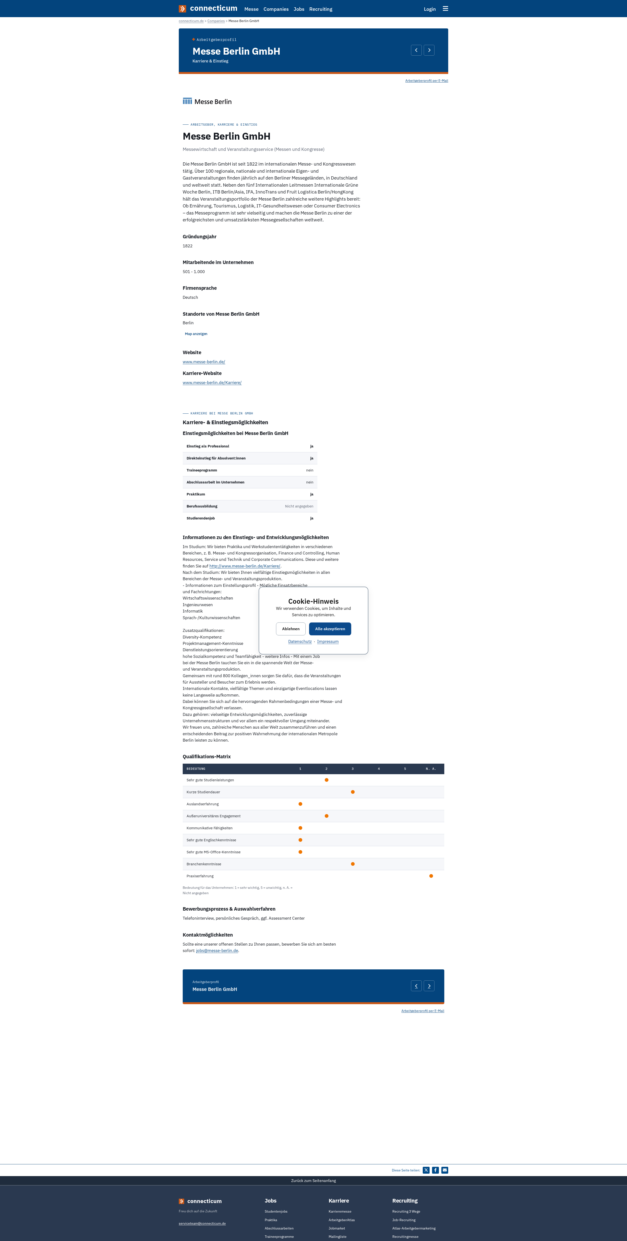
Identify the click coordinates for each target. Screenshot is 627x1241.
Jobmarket (337, 1228)
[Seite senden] (444, 1170)
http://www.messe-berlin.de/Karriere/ (244, 566)
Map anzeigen (196, 333)
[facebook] (435, 1170)
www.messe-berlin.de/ (204, 361)
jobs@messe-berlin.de (217, 950)
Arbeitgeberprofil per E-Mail (426, 80)
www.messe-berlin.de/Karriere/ (212, 382)
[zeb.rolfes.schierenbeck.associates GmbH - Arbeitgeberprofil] (416, 50)
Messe (251, 9)
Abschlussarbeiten (279, 1228)
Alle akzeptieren (330, 628)
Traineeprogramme (279, 1236)
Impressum (328, 641)
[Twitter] (426, 1170)
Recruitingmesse (405, 1236)
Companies (276, 9)
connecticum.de (191, 21)
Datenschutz (300, 641)
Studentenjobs (276, 1211)
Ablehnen (291, 628)
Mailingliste (338, 1236)
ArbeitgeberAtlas (342, 1220)
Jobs (299, 9)
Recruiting (320, 9)
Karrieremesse (340, 1211)
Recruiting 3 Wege (406, 1211)
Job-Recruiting (403, 1220)
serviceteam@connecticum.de (202, 1223)
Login (430, 9)
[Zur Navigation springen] (445, 8)
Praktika (271, 1220)
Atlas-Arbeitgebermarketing (413, 1228)
